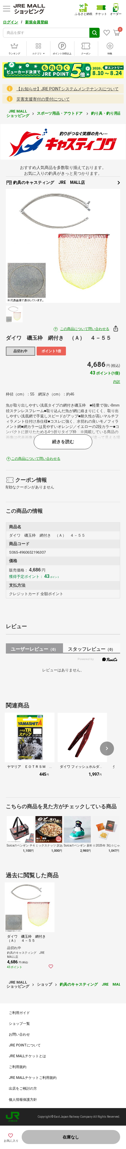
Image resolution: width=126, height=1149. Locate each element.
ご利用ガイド (19, 1013)
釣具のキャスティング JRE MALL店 (48, 182)
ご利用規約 (17, 1067)
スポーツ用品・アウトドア (60, 113)
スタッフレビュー (91, 649)
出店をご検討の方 (23, 1088)
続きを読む (63, 441)
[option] (63, 246)
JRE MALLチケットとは (27, 1056)
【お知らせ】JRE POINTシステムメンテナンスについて (67, 89)
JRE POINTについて (25, 1045)
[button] (107, 748)
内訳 (116, 382)
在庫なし (71, 1137)
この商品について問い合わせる (84, 329)
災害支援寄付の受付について (43, 99)
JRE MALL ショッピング (17, 113)
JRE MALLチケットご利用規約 (33, 1078)
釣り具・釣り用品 (106, 113)
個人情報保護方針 (23, 1100)
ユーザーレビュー (34, 649)
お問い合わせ (19, 1034)
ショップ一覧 (19, 1024)
